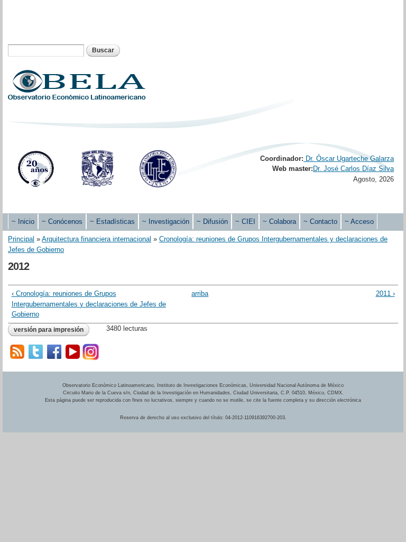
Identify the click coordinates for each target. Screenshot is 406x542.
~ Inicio (23, 221)
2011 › (385, 293)
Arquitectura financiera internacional (96, 239)
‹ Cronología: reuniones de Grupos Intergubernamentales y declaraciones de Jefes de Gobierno (89, 304)
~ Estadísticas (112, 221)
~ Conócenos (62, 221)
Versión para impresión (49, 329)
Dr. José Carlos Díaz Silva (353, 169)
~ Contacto (320, 221)
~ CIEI (245, 221)
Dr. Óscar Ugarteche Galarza (348, 158)
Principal (21, 239)
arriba (199, 293)
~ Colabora (279, 221)
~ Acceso (359, 221)
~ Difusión (212, 221)
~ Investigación (165, 221)
